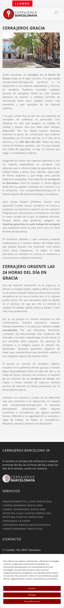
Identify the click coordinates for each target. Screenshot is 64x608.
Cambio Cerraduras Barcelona (24, 509)
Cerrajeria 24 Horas (16, 520)
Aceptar (32, 588)
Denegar (32, 594)
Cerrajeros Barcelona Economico (26, 524)
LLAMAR (22, 3)
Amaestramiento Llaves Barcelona (27, 501)
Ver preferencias (32, 601)
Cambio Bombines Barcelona (22, 505)
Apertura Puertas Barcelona (22, 517)
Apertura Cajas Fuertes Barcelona (26, 513)
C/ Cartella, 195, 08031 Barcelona (21, 549)
